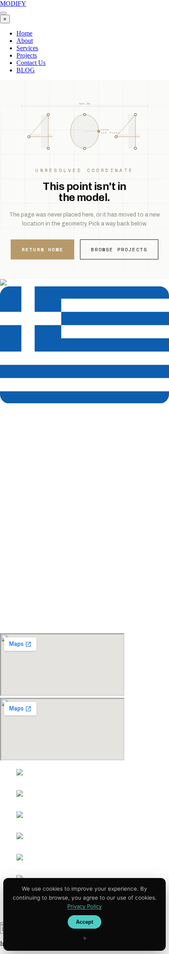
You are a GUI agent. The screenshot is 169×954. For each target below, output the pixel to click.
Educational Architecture (48, 518)
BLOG (25, 70)
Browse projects (119, 249)
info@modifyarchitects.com (45, 478)
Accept (84, 922)
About (24, 40)
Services (27, 48)
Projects (26, 55)
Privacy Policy (35, 608)
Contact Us (31, 62)
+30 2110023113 (23, 443)
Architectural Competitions (51, 540)
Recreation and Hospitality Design (60, 525)
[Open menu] (3, 13)
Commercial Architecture (48, 547)
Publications (32, 594)
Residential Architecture (47, 510)
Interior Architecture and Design (58, 533)
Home (24, 33)
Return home (42, 249)
